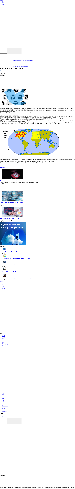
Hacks (2, 339)
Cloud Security (3, 336)
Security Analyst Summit (5, 344)
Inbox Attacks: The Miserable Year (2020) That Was (10, 218)
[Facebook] (7, 295)
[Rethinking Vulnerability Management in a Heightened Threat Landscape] (4, 276)
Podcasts (3, 342)
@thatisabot (30, 162)
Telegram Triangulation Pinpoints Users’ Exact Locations (11, 202)
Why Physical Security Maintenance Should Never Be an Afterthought (16, 258)
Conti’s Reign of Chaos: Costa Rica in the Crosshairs (12, 264)
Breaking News (3, 335)
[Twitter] (7, 301)
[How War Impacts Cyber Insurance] (4, 269)
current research (28, 112)
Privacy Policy (3, 288)
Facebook (3, 338)
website (35, 162)
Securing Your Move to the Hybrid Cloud (10, 251)
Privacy (2, 165)
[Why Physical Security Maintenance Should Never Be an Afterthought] (4, 256)
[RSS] (7, 331)
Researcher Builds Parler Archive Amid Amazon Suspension (12, 180)
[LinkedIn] (7, 307)
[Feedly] (7, 319)
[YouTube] (7, 313)
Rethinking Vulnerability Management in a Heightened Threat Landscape (16, 277)
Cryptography (3, 337)
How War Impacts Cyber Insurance (9, 271)
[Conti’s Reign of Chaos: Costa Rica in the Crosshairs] (4, 263)
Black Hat (3, 334)
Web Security (3, 346)
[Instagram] (7, 325)
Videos (2, 345)
